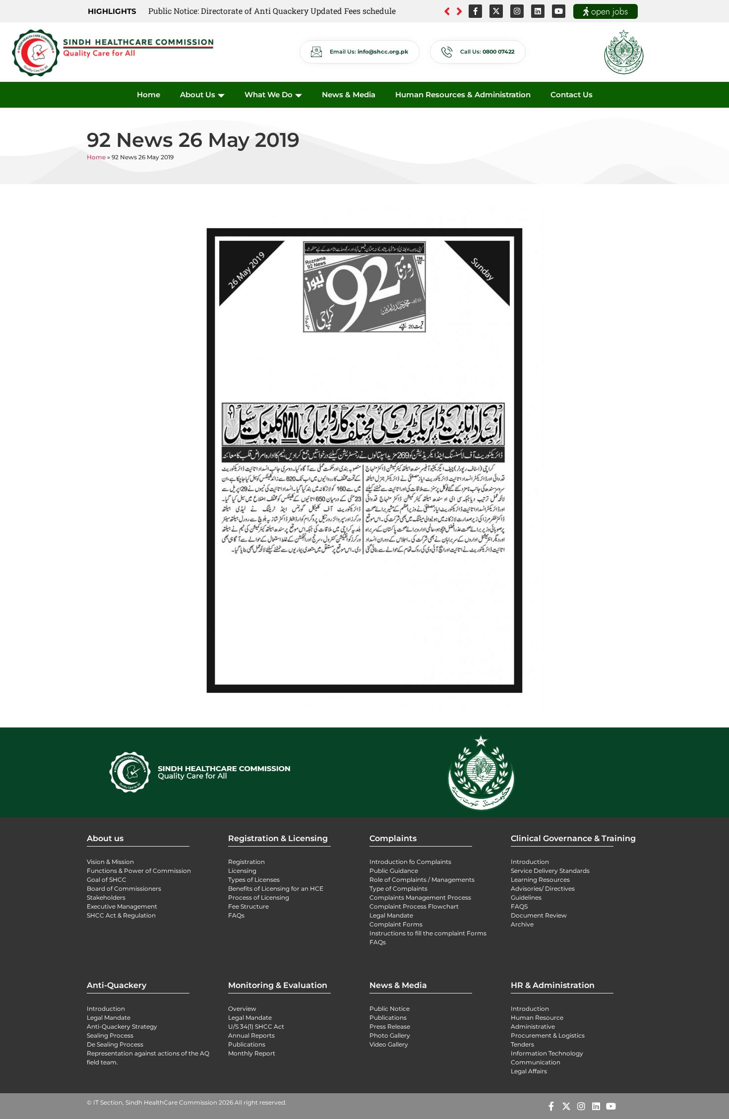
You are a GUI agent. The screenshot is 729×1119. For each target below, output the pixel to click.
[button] (459, 11)
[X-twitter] (496, 11)
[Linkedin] (538, 11)
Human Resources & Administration (463, 94)
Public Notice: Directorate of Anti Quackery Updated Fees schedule (272, 10)
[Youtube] (558, 11)
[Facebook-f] (475, 11)
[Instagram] (517, 11)
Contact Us (571, 94)
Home (148, 94)
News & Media (348, 94)
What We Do (268, 94)
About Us (197, 94)
